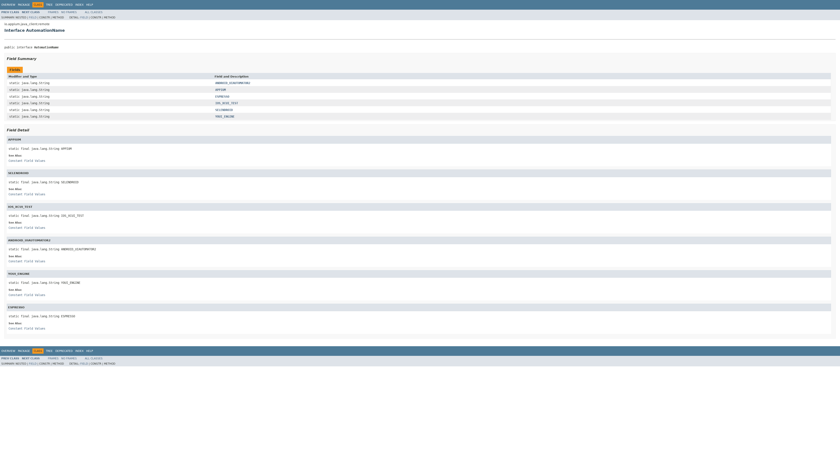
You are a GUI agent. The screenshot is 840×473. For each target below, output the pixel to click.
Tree (49, 4)
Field (33, 17)
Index (79, 4)
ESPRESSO (222, 96)
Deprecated (64, 4)
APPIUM (220, 90)
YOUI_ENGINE (224, 116)
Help (89, 4)
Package (24, 4)
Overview (8, 4)
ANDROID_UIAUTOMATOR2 (232, 83)
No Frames (69, 12)
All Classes (94, 12)
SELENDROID (224, 110)
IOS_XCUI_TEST (226, 103)
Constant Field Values (27, 160)
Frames (53, 12)
